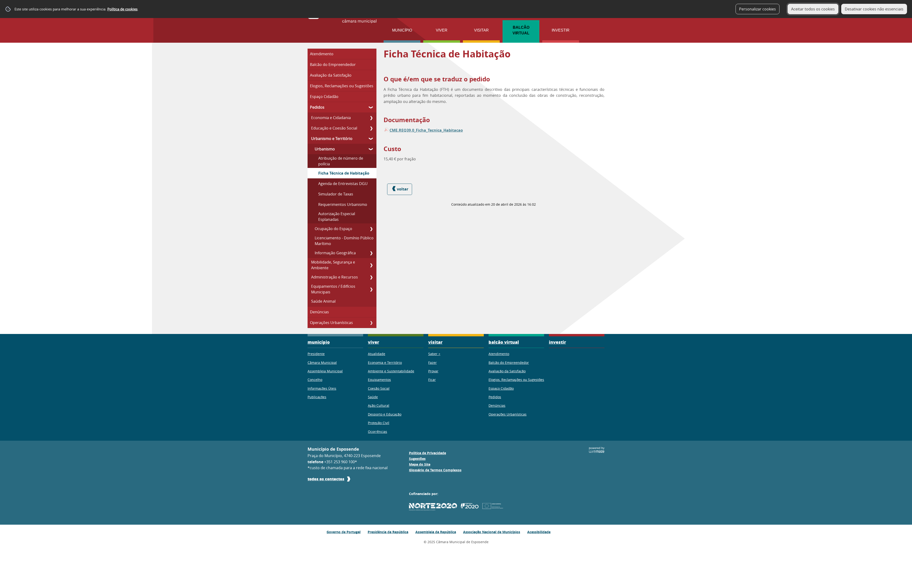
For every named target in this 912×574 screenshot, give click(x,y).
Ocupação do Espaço (333, 228)
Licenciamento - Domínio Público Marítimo (344, 240)
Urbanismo (325, 149)
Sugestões (417, 458)
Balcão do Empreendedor (333, 64)
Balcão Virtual (521, 30)
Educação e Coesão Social (334, 128)
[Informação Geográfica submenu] (371, 253)
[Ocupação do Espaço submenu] (371, 228)
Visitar (481, 30)
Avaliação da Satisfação (331, 75)
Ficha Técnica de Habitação (343, 173)
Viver (441, 30)
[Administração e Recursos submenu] (371, 277)
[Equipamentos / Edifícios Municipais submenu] (371, 289)
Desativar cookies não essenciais (874, 9)
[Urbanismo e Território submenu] (371, 138)
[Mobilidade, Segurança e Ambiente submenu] (371, 265)
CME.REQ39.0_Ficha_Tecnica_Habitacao (426, 130)
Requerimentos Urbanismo (342, 204)
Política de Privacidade (427, 453)
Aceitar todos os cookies (813, 9)
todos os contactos (326, 478)
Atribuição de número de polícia (340, 161)
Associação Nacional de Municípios (491, 532)
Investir (561, 30)
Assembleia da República (435, 532)
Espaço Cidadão (324, 96)
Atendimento (321, 53)
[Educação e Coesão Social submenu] (371, 128)
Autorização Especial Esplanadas (336, 216)
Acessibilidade (539, 532)
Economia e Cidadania (331, 117)
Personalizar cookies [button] (757, 9)
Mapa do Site (419, 464)
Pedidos (317, 107)
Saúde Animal (323, 301)
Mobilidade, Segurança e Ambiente (333, 264)
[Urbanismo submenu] (371, 149)
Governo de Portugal (344, 532)
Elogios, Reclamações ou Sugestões (341, 85)
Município (402, 30)
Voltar (402, 189)
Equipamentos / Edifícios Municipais (333, 289)
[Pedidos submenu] (371, 107)
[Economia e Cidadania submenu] (371, 117)
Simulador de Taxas (335, 194)
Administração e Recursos (334, 277)
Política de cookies (122, 9)
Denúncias (319, 312)
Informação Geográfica (335, 252)
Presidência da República (388, 532)
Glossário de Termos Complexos (435, 470)
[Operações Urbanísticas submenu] (371, 322)
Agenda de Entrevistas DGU (343, 183)
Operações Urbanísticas (331, 322)
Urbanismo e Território (331, 138)
